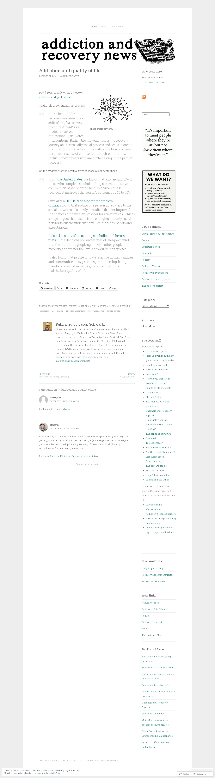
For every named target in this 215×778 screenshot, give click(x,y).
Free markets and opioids (155, 685)
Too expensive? (154, 442)
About (104, 26)
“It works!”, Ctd (153, 396)
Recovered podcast (152, 622)
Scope (145, 628)
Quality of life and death (158, 387)
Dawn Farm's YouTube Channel (158, 233)
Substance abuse (96, 311)
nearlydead (56, 397)
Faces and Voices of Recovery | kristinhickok (74, 456)
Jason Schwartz (69, 76)
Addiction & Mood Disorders (161, 513)
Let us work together (157, 351)
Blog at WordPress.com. (52, 760)
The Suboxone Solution (158, 447)
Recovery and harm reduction (158, 667)
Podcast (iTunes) (151, 266)
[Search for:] (156, 114)
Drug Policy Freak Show (158, 474)
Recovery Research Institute (157, 574)
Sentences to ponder (153, 713)
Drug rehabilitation (75, 311)
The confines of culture (158, 433)
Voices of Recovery (127, 375)
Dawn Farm (117, 26)
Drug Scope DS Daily (153, 568)
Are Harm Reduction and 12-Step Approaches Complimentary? (161, 457)
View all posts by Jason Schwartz (73, 360)
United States (113, 311)
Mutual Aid (104, 306)
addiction (44, 311)
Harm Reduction (87, 306)
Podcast (146, 259)
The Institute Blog (151, 635)
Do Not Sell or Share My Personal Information (93, 760)
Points (145, 615)
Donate (145, 240)
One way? (151, 438)
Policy (115, 306)
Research (125, 306)
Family (72, 306)
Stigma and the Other (157, 479)
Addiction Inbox (150, 602)
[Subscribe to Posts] (144, 97)
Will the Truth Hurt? (156, 470)
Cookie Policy (55, 773)
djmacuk (54, 424)
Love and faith (153, 392)
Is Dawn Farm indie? (157, 369)
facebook (146, 253)
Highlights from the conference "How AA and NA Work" (159, 424)
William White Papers (153, 581)
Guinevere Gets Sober (153, 609)
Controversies (58, 306)
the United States (69, 179)
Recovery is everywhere (155, 272)
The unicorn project (152, 285)
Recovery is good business (156, 279)
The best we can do (156, 465)
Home (94, 26)
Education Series (151, 246)
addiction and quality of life (55, 97)
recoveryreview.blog (153, 82)
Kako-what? (152, 374)
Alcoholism (57, 311)
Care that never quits (157, 364)
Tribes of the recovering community (54, 375)
